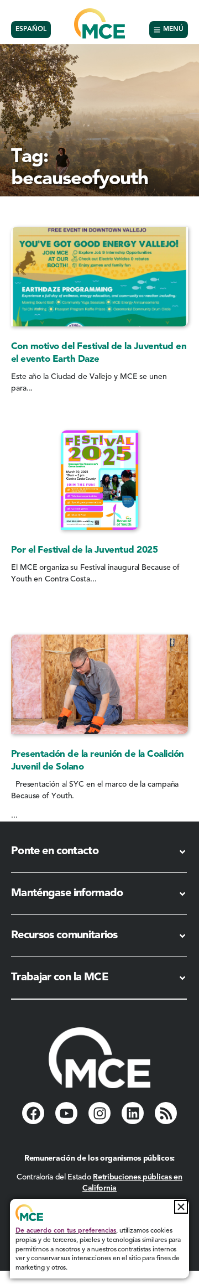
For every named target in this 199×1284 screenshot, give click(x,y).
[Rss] (166, 1113)
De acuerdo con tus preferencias (65, 1231)
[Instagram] (99, 1113)
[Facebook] (33, 1113)
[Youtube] (66, 1113)
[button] (181, 1207)
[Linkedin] (133, 1113)
